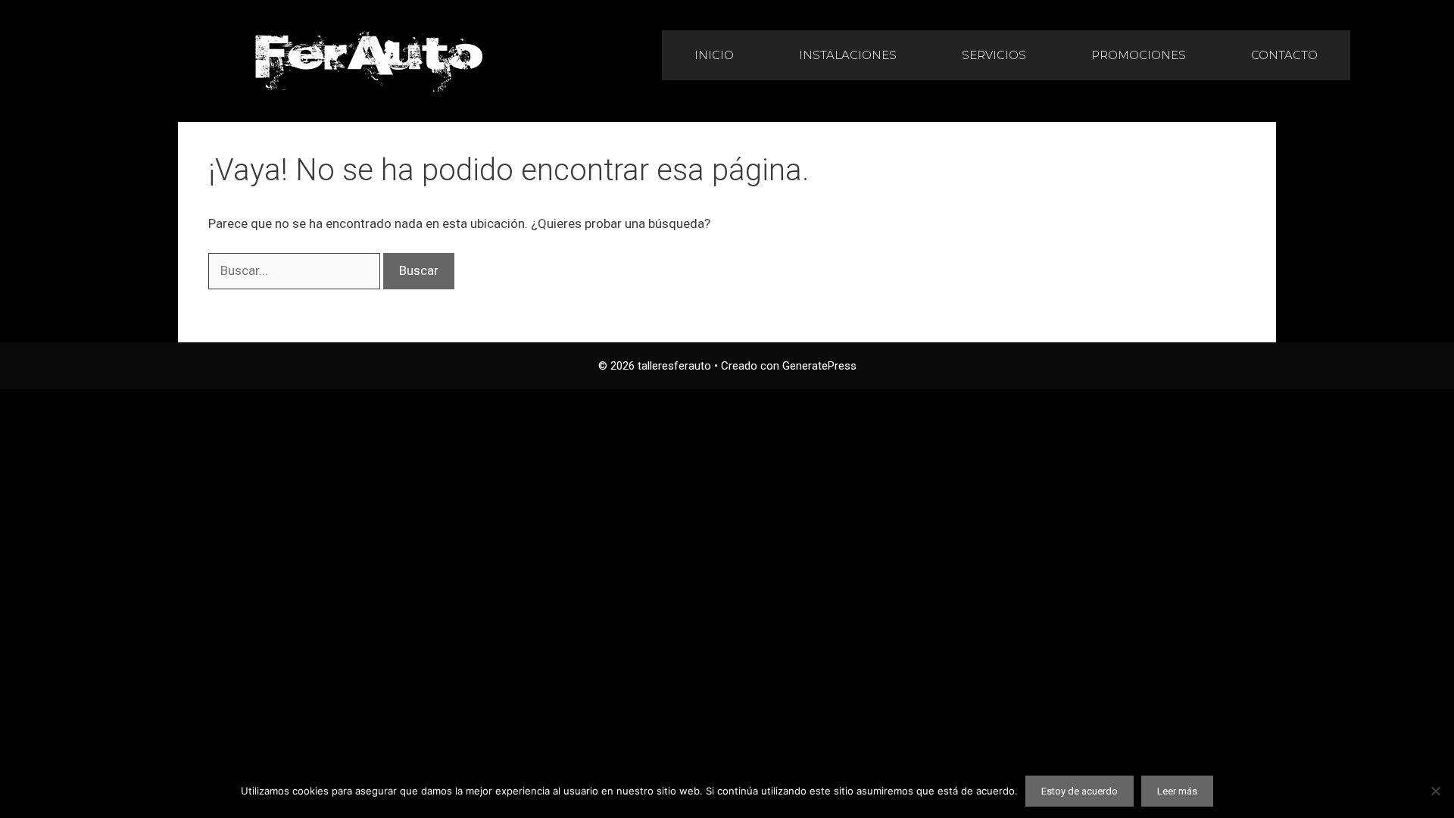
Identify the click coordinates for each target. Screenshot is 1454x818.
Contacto (1284, 55)
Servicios (994, 55)
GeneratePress (819, 366)
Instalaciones (848, 55)
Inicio (714, 55)
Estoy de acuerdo (1079, 791)
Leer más (1177, 791)
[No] (1435, 790)
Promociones (1138, 55)
